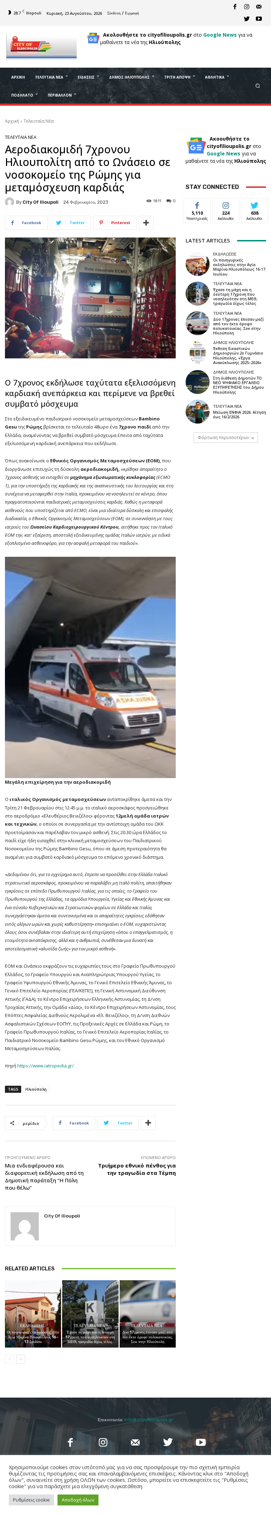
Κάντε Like (197, 204)
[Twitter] (247, 19)
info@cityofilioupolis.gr (148, 1419)
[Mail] (259, 7)
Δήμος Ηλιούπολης (233, 342)
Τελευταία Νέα (39, 121)
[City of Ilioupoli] (10, 202)
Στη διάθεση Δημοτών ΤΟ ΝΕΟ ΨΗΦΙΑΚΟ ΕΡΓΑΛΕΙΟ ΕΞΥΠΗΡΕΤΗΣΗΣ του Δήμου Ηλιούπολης (238, 385)
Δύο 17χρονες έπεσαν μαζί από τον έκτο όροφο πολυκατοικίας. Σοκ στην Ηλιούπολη (147, 1337)
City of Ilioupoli (41, 202)
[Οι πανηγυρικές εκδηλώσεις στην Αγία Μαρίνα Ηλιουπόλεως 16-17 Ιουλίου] (33, 1314)
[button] (258, 85)
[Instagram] (247, 7)
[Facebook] (235, 7)
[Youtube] (259, 19)
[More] (146, 223)
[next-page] (20, 1359)
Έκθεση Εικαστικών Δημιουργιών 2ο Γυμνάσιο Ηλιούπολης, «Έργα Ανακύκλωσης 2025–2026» (238, 355)
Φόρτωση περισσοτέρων (223, 437)
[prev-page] (9, 1359)
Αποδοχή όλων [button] (78, 1500)
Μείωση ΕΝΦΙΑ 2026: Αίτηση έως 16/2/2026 (239, 414)
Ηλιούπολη (36, 1089)
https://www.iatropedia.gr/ (45, 1065)
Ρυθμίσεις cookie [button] (31, 1500)
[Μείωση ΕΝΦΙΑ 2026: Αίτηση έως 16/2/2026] (198, 412)
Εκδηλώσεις (32, 1326)
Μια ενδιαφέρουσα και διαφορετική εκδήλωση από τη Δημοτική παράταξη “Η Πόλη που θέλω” (44, 1176)
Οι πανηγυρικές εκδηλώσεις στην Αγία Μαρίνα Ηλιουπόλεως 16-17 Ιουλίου (33, 1337)
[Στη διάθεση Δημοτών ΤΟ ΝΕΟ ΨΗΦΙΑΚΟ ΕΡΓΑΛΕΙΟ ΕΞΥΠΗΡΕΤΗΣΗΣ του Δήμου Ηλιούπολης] (198, 382)
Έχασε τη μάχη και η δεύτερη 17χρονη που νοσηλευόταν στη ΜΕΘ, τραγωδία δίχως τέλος (90, 1337)
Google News (220, 34)
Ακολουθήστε (228, 204)
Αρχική (12, 121)
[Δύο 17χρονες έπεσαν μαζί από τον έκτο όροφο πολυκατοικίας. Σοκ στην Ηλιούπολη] (148, 1314)
